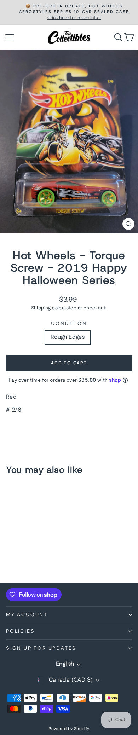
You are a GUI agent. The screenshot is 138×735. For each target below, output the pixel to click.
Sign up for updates (41, 648)
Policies (20, 631)
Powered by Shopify (68, 729)
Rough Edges (68, 337)
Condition (69, 323)
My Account (27, 614)
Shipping (41, 308)
